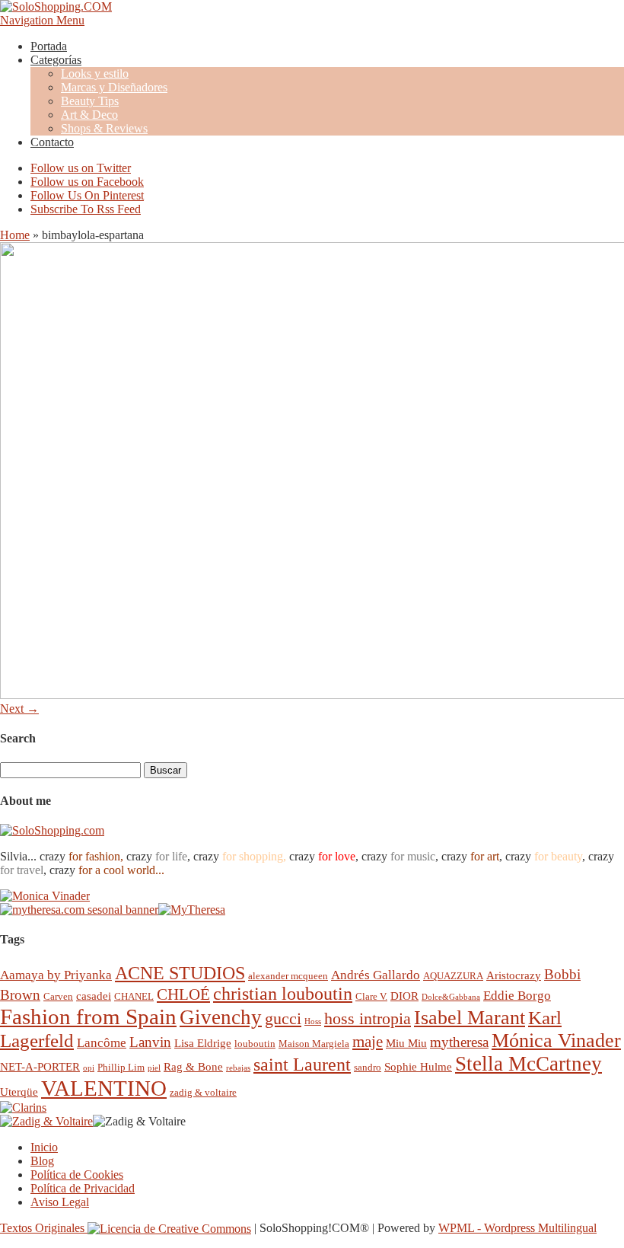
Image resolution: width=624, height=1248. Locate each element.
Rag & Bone (193, 1066)
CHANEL (134, 996)
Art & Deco (89, 114)
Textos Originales (44, 1227)
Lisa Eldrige (202, 1042)
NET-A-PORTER (40, 1066)
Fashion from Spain (88, 1016)
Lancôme (101, 1043)
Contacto (52, 142)
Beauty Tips (90, 100)
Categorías (55, 59)
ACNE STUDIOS (180, 973)
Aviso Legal (59, 1201)
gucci (283, 1018)
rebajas (238, 1068)
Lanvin (150, 1042)
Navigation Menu (42, 20)
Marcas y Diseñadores (114, 87)
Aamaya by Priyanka (56, 975)
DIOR (404, 995)
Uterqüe (19, 1091)
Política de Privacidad (82, 1188)
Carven (58, 996)
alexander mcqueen (288, 975)
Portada (48, 46)
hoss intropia (367, 1018)
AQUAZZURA (453, 975)
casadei (93, 995)
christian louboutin (282, 994)
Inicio (44, 1147)
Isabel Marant (469, 1018)
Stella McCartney (528, 1063)
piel (154, 1068)
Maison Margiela (314, 1043)
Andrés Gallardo (375, 975)
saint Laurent (302, 1064)
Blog (42, 1160)
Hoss (312, 1021)
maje (367, 1041)
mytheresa (459, 1042)
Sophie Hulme (418, 1066)
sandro (367, 1067)
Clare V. (371, 996)
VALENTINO (104, 1088)
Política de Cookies (76, 1174)
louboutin (254, 1043)
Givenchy (221, 1017)
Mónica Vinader (556, 1040)
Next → (19, 708)
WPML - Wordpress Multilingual (517, 1227)
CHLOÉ (183, 994)
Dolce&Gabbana (451, 997)
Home (15, 234)
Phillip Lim (121, 1067)
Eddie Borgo (517, 995)
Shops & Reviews (104, 128)
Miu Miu (406, 1042)
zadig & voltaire (203, 1092)
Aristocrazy (513, 975)
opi (88, 1068)
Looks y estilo (95, 73)
